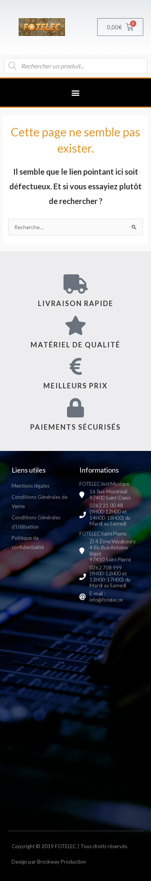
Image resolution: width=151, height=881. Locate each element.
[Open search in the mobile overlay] (75, 65)
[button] (75, 92)
